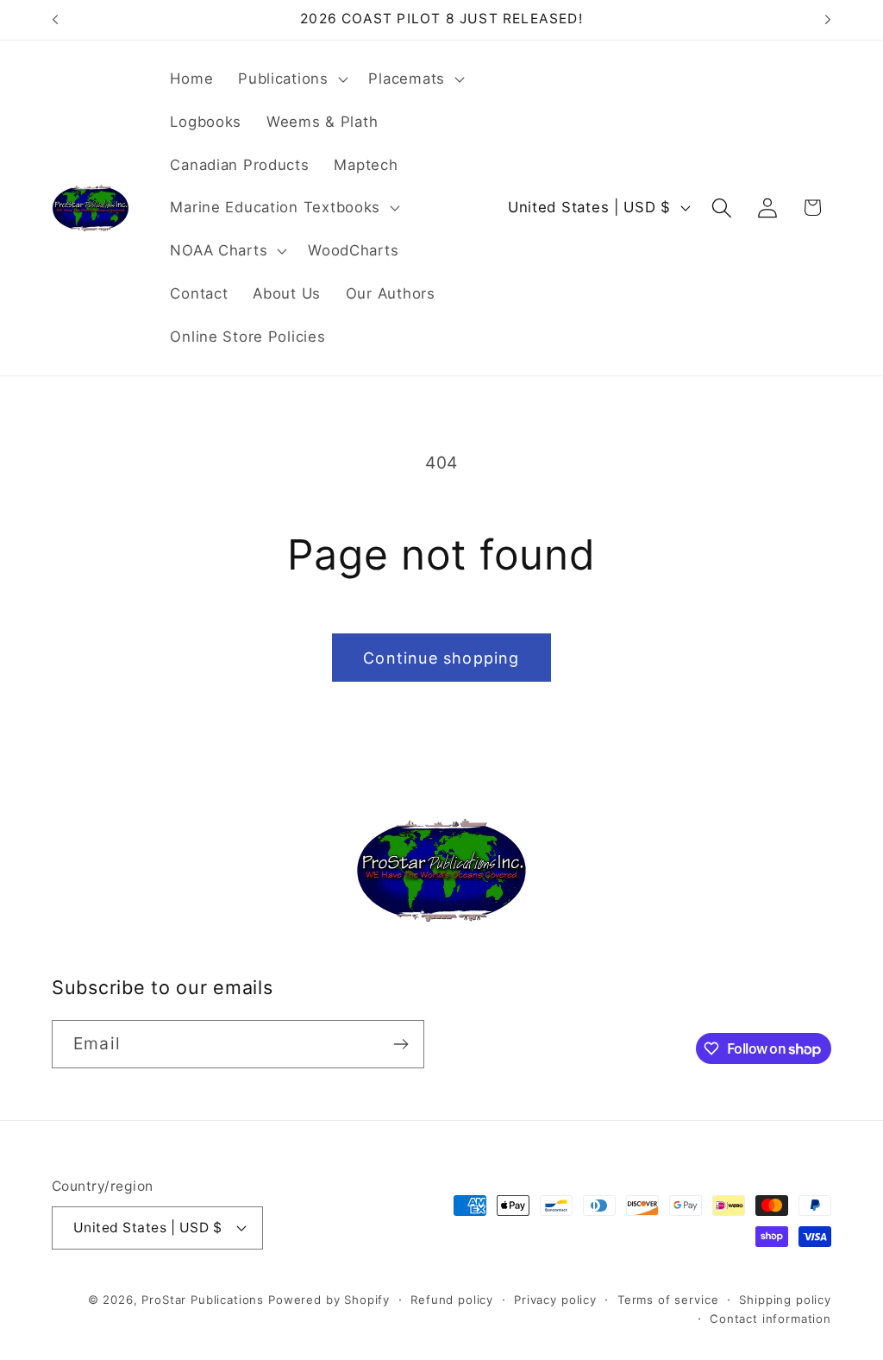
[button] (291, 79)
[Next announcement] (828, 20)
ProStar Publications (202, 1299)
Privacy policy (555, 1299)
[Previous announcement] (55, 20)
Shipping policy (785, 1299)
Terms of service (667, 1299)
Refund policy (451, 1299)
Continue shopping (441, 658)
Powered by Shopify (329, 1299)
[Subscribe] (400, 1044)
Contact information (770, 1318)
